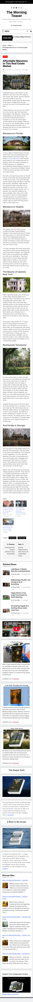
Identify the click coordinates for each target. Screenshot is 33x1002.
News (5, 57)
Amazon (10, 815)
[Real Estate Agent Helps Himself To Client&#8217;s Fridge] (8, 522)
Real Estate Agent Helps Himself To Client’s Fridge (8, 527)
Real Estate (21, 538)
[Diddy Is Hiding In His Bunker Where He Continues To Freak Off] (8, 504)
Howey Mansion (13, 158)
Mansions (12, 538)
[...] (6, 896)
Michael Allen (8, 70)
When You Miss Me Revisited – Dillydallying (16, 937)
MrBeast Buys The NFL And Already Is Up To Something (20, 582)
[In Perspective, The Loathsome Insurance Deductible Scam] (21, 504)
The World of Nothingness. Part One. (15, 2)
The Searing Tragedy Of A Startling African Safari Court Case (20, 608)
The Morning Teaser (16, 14)
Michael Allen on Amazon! (10, 996)
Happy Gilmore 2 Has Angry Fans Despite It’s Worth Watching (19, 595)
